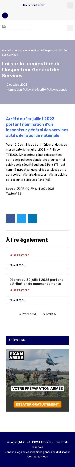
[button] (70, 5)
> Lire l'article (19, 255)
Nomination (14, 89)
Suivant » (49, 314)
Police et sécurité (34, 89)
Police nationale (57, 89)
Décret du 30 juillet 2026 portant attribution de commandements (36, 282)
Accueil (6, 50)
